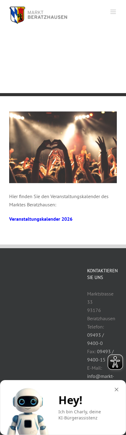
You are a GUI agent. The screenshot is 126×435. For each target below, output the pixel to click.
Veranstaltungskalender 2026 (40, 219)
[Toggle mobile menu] (113, 12)
